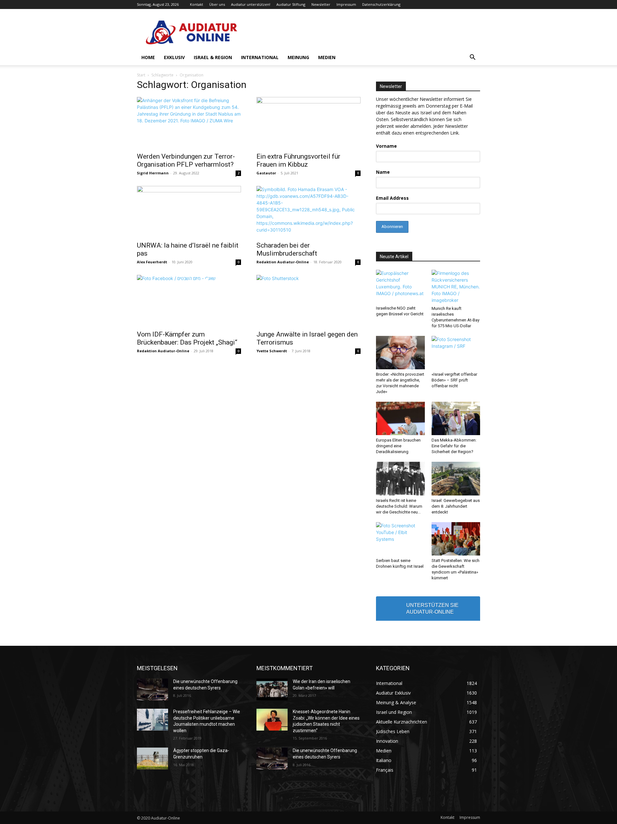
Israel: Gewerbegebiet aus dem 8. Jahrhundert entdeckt (456, 506)
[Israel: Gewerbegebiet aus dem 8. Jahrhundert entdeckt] (456, 478)
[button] (472, 58)
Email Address (392, 198)
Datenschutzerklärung (381, 4)
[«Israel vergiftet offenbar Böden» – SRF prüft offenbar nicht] (456, 352)
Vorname (386, 146)
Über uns (217, 4)
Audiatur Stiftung (290, 4)
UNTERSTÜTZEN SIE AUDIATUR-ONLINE (432, 608)
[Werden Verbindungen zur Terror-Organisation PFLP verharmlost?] (189, 122)
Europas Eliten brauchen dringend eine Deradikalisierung (398, 446)
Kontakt (196, 4)
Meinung (298, 57)
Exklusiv (174, 57)
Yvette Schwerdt (271, 350)
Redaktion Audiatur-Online (282, 261)
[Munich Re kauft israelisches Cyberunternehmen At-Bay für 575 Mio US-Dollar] (456, 286)
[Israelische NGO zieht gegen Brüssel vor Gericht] (400, 286)
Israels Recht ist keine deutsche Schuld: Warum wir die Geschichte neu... (399, 506)
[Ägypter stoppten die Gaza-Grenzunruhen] (152, 758)
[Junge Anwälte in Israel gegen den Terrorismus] (308, 300)
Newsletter (320, 4)
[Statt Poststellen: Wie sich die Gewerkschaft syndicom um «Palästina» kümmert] (456, 539)
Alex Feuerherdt (152, 261)
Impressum (346, 4)
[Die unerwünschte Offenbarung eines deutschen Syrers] (152, 689)
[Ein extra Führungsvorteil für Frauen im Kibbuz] (308, 122)
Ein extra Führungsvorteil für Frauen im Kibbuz (298, 160)
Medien (326, 57)
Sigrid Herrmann (153, 173)
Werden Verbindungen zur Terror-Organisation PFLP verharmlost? (186, 160)
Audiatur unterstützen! (250, 4)
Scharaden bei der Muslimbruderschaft (286, 249)
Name (383, 172)
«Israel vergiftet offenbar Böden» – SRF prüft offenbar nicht (454, 380)
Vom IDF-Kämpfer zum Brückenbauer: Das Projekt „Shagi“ (187, 338)
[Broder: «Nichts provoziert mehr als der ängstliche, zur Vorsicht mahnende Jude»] (400, 352)
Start (141, 75)
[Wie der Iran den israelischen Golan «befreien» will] (272, 689)
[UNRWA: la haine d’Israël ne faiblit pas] (189, 211)
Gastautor (266, 173)
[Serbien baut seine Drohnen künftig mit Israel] (400, 539)
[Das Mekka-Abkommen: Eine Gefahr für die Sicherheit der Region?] (456, 418)
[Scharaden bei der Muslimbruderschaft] (308, 211)
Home (148, 57)
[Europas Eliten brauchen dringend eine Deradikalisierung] (400, 418)
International (260, 57)
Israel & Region (213, 57)
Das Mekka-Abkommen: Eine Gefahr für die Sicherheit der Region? (454, 446)
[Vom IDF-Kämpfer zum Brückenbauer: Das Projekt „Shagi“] (189, 300)
